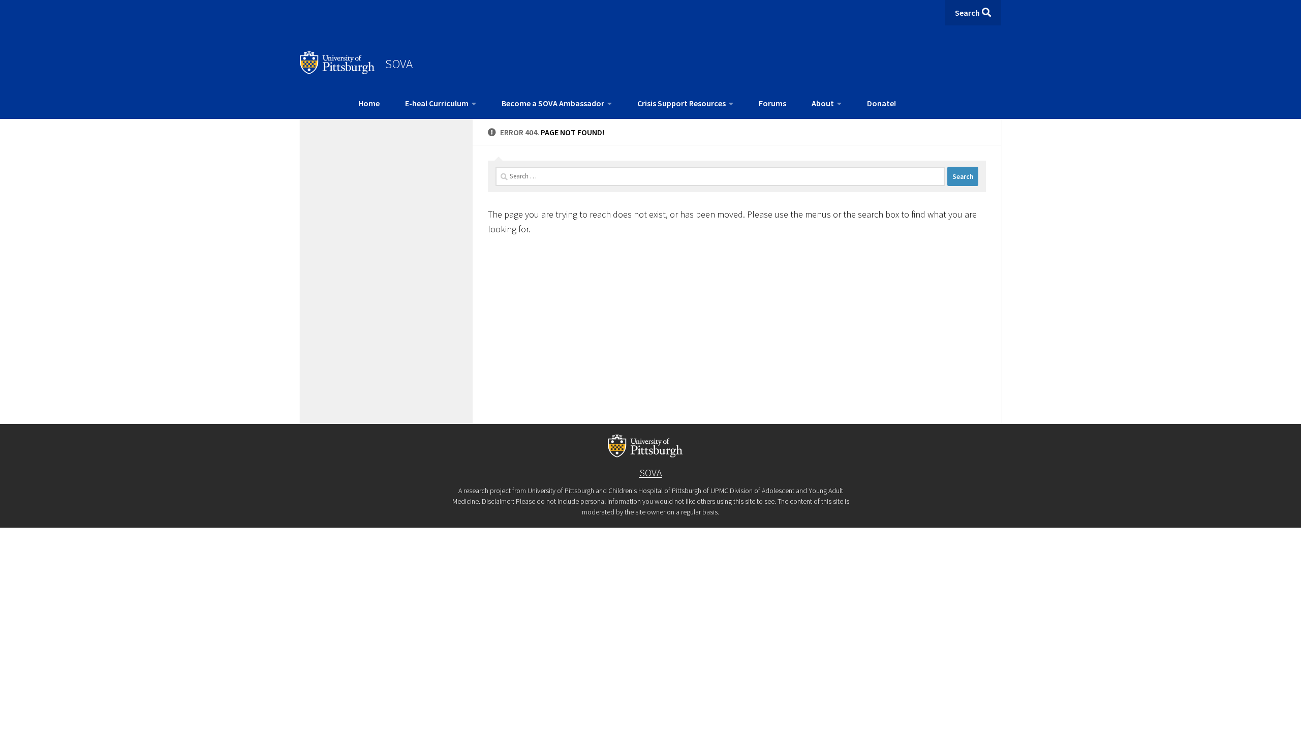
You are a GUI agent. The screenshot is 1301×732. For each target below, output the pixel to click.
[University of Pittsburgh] (337, 71)
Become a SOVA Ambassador (553, 103)
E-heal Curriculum (437, 103)
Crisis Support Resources (681, 103)
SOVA (399, 63)
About (823, 103)
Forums (772, 103)
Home (369, 103)
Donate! (881, 103)
